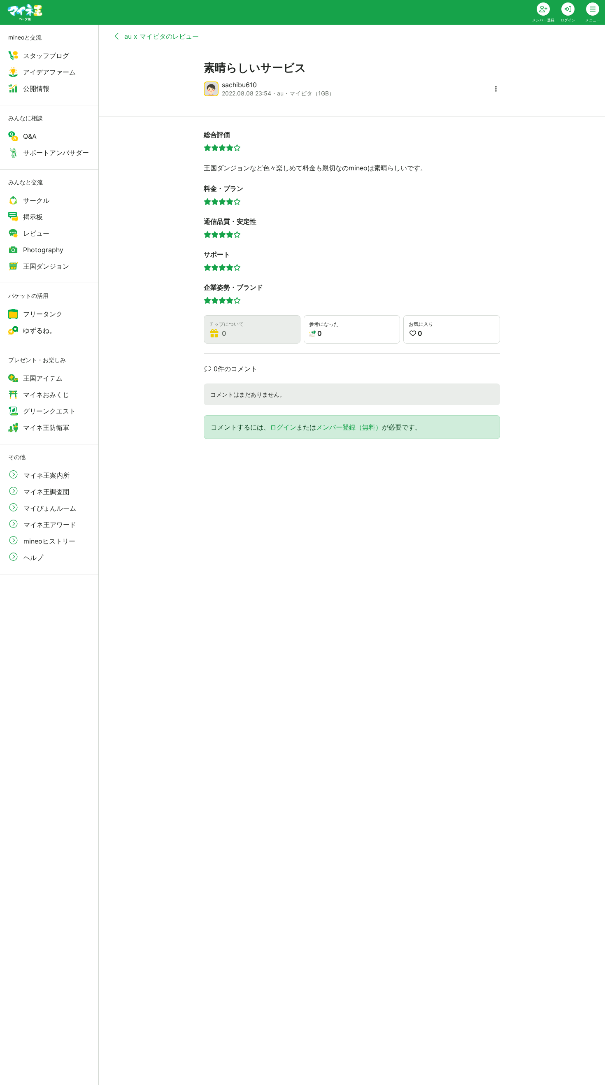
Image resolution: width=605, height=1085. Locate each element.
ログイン (283, 427)
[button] (496, 88)
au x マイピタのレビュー (160, 36)
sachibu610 (239, 84)
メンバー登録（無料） (349, 427)
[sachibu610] (211, 88)
